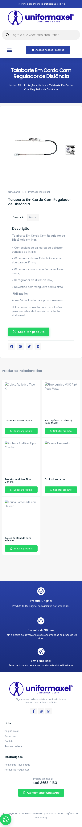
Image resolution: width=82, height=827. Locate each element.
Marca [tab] (32, 217)
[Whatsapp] (48, 711)
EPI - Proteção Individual (32, 85)
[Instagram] (41, 711)
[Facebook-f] (33, 711)
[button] (9, 50)
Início (13, 85)
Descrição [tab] (18, 217)
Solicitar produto (22, 431)
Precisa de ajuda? (43, 778)
